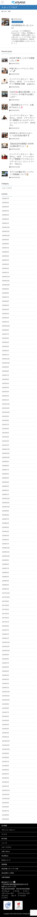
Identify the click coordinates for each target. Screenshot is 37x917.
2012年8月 (5, 807)
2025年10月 (6, 235)
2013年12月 (6, 741)
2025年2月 (5, 268)
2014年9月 (5, 704)
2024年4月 (5, 309)
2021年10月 (6, 412)
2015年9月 (5, 654)
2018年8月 (5, 564)
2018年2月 (5, 589)
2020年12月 (6, 449)
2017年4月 (5, 609)
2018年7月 (5, 568)
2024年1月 (5, 322)
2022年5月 (5, 383)
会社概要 (4, 825)
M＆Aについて (5, 860)
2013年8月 (5, 757)
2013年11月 (5, 745)
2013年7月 (5, 761)
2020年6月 (5, 474)
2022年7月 (5, 375)
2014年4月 (5, 724)
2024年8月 (5, 293)
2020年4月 (5, 482)
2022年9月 (5, 367)
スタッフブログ (17, 22)
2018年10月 (6, 556)
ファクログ (22, 895)
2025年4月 (5, 260)
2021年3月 (5, 441)
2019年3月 (5, 535)
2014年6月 (5, 716)
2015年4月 (5, 675)
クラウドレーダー (24, 893)
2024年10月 (6, 285)
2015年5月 (5, 671)
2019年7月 (5, 519)
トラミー (26, 891)
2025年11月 (5, 231)
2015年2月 (5, 683)
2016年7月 (5, 630)
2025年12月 (6, 227)
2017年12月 (6, 593)
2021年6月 (5, 428)
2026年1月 (5, 223)
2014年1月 (5, 737)
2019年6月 (5, 523)
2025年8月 (5, 243)
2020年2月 (5, 490)
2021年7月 (5, 424)
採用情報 (4, 864)
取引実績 (4, 838)
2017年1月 (5, 622)
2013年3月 (5, 778)
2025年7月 (5, 248)
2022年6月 (5, 379)
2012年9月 (5, 802)
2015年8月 (5, 659)
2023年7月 (5, 334)
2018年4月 (5, 581)
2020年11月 (5, 453)
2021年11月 (5, 408)
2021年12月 (6, 404)
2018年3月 (5, 585)
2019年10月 (6, 507)
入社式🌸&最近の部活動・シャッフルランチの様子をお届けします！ (22, 94)
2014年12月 (6, 691)
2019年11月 (5, 502)
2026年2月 (5, 219)
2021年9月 (5, 416)
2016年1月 (5, 638)
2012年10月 (6, 798)
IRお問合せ (4, 856)
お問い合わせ (5, 851)
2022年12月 (6, 359)
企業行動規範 (5, 877)
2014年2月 (5, 733)
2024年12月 (6, 276)
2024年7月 (5, 297)
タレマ (13, 895)
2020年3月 (5, 486)
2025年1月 (5, 272)
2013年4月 (5, 774)
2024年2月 (5, 317)
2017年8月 (5, 601)
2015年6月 (5, 667)
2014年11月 (5, 696)
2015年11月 (5, 646)
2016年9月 (5, 626)
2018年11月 (5, 552)
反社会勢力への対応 (7, 873)
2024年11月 (5, 280)
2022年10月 (6, 363)
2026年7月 (5, 198)
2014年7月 (5, 712)
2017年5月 (5, 605)
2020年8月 (5, 465)
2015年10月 (6, 650)
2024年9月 (5, 289)
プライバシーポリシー (8, 830)
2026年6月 (5, 202)
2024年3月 (5, 313)
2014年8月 (5, 708)
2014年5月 (5, 720)
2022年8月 (5, 371)
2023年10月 (6, 326)
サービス (4, 834)
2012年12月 (6, 790)
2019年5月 (5, 527)
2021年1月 (5, 445)
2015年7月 (5, 663)
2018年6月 (5, 572)
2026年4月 (5, 211)
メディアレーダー (7, 893)
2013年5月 (5, 770)
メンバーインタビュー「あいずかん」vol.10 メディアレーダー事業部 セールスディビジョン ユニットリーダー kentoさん (22, 120)
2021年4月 (5, 437)
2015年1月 (5, 687)
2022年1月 (5, 400)
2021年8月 (5, 420)
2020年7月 (5, 470)
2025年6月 (5, 252)
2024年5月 (5, 305)
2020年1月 (5, 494)
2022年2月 (5, 396)
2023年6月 (5, 338)
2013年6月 (5, 765)
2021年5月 (5, 433)
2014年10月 (6, 700)
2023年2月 (5, 350)
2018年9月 (5, 560)
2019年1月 (5, 544)
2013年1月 (5, 786)
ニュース (4, 843)
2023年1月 (5, 354)
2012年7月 (5, 811)
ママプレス (5, 891)
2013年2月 (5, 782)
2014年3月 (5, 728)
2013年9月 (5, 753)
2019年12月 (6, 498)
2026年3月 (5, 215)
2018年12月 (6, 548)
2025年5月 (5, 256)
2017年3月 (5, 613)
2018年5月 (5, 576)
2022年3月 (5, 391)
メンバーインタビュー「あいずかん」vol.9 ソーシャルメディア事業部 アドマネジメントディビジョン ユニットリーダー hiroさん (21, 159)
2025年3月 (5, 264)
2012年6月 (5, 815)
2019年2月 (5, 539)
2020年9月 (5, 461)
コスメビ (4, 895)
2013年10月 (6, 749)
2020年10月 (6, 457)
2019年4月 (5, 531)
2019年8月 (5, 515)
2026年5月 (5, 206)
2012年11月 (5, 794)
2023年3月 (5, 346)
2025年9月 (5, 239)
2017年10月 (6, 597)
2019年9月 (5, 511)
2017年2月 (5, 618)
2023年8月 (5, 330)
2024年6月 (5, 301)
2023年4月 (5, 342)
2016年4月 (5, 634)
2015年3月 (5, 679)
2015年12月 (6, 642)
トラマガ (16, 891)
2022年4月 (5, 387)
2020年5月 (5, 478)
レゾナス (4, 898)
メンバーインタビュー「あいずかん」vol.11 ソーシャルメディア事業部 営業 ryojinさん (22, 81)
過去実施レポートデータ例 (9, 868)
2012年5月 (5, 819)
